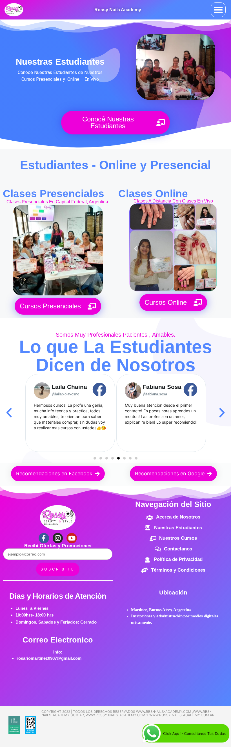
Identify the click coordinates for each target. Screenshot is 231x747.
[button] (218, 9)
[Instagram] (58, 538)
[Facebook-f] (44, 538)
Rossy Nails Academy (117, 9)
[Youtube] (71, 538)
